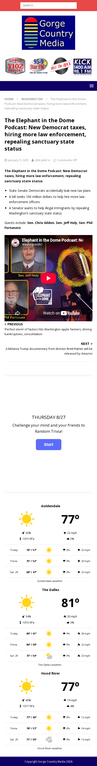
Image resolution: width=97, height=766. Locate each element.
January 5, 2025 (18, 160)
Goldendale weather (49, 581)
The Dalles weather (50, 664)
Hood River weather (49, 748)
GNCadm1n (42, 160)
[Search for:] (48, 5)
